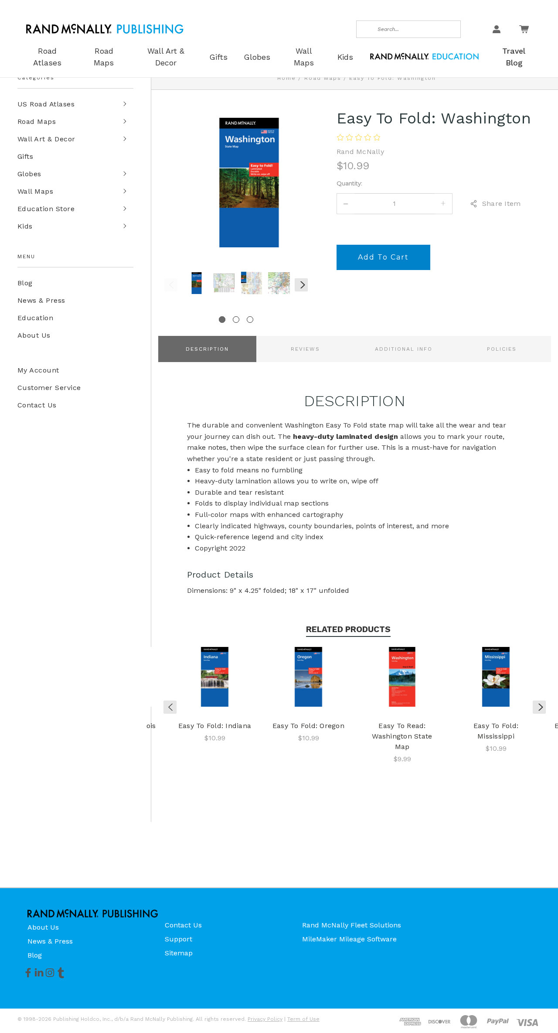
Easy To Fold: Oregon (308, 726)
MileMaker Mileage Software (349, 939)
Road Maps (36, 121)
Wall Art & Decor (46, 139)
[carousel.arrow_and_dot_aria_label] (236, 319)
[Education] (424, 55)
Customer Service (49, 387)
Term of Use (303, 1019)
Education (35, 318)
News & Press (41, 300)
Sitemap (179, 953)
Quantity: (349, 183)
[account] (496, 29)
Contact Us (37, 405)
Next (301, 284)
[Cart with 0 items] (524, 29)
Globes (29, 174)
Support (178, 939)
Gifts (25, 156)
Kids (25, 226)
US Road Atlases (46, 104)
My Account (38, 370)
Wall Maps (35, 191)
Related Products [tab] (348, 629)
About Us (34, 335)
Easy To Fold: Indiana (214, 726)
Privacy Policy (265, 1019)
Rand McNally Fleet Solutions (351, 925)
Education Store (46, 209)
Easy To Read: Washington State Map (402, 736)
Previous (170, 284)
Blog (25, 283)
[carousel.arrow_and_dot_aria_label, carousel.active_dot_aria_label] (222, 319)
